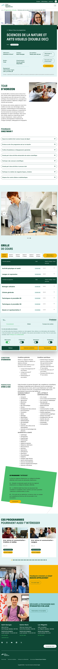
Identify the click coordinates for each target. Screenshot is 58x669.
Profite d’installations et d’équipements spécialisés (16, 150)
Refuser (11, 348)
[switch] (22, 342)
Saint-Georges (20, 54)
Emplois (38, 1)
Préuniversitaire (14, 44)
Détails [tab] (29, 324)
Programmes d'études (10, 10)
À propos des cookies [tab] (48, 324)
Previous (4, 213)
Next (54, 213)
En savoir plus (35, 582)
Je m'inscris (48, 66)
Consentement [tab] (10, 324)
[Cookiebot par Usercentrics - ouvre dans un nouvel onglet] (50, 320)
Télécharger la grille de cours (49, 255)
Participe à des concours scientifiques (12, 161)
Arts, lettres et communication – (14, 541)
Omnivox (51, 1)
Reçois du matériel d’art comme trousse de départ (16, 139)
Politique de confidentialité (17, 334)
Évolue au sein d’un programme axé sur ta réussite (16, 144)
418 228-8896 (4, 635)
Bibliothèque (44, 1)
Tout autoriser (47, 348)
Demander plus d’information (48, 60)
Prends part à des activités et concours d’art (14, 166)
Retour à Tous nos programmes (17, 30)
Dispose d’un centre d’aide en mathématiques (15, 177)
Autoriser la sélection (29, 348)
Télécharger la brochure (48, 54)
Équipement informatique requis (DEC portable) (8, 70)
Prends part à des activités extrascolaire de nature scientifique (19, 155)
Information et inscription (38, 610)
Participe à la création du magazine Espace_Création (17, 172)
